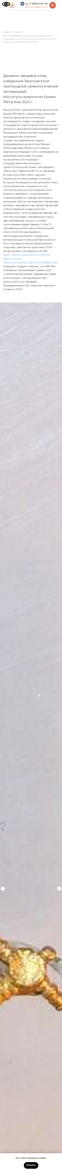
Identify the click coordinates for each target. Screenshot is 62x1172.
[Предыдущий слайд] (3, 889)
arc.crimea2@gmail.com (36, 7)
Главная (7, 32)
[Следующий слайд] (59, 889)
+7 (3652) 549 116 (38, 3)
